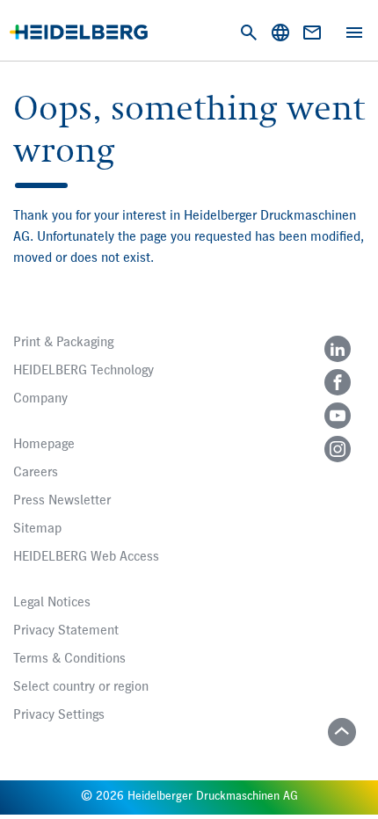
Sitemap (37, 529)
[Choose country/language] (280, 32)
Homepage (44, 445)
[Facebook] (337, 382)
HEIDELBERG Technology (83, 371)
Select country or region (81, 687)
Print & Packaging (63, 343)
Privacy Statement (66, 631)
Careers (35, 473)
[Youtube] (337, 415)
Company (40, 399)
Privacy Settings (59, 715)
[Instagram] (337, 449)
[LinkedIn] (337, 349)
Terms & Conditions (69, 659)
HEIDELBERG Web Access (86, 557)
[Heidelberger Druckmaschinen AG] (78, 32)
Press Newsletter (62, 501)
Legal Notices (52, 603)
